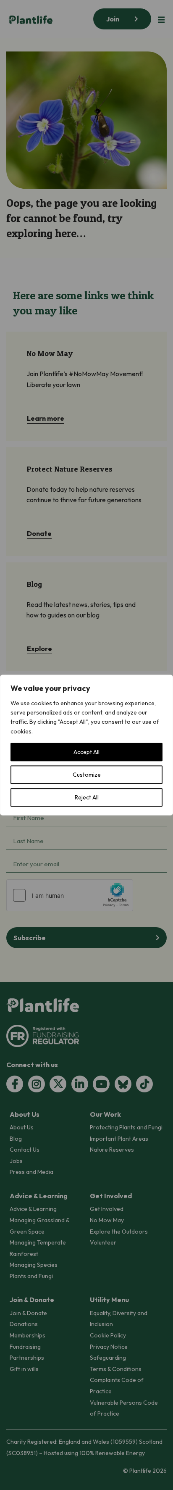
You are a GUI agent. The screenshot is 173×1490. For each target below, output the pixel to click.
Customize (87, 774)
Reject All (87, 797)
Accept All (86, 752)
